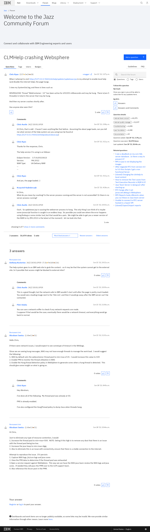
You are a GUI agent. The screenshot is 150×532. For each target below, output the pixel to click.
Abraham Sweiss (16, 335)
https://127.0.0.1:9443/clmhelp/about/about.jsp (37, 135)
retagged (86, 74)
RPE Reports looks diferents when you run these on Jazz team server (129, 196)
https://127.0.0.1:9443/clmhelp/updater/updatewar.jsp (53, 79)
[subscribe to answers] (115, 103)
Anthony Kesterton (17, 262)
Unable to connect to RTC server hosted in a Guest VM (129, 201)
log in (21, 504)
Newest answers (86, 236)
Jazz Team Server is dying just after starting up (130, 186)
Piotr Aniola (22, 305)
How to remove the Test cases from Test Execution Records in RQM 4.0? (130, 180)
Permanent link (15, 260)
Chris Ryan (14, 74)
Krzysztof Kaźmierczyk (27, 187)
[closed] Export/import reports (128, 205)
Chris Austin (22, 124)
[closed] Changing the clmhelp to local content (129, 175)
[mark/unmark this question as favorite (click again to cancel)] (11, 112)
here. (51, 519)
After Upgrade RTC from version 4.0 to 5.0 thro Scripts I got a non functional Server (130, 169)
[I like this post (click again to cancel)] (103, 112)
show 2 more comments (34, 227)
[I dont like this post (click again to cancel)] (108, 112)
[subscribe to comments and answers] (115, 108)
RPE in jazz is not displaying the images (128, 162)
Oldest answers (102, 236)
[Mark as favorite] (11, 112)
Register (12, 504)
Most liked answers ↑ (62, 236)
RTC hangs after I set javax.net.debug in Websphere (128, 191)
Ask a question (132, 57)
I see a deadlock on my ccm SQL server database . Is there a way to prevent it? (130, 156)
